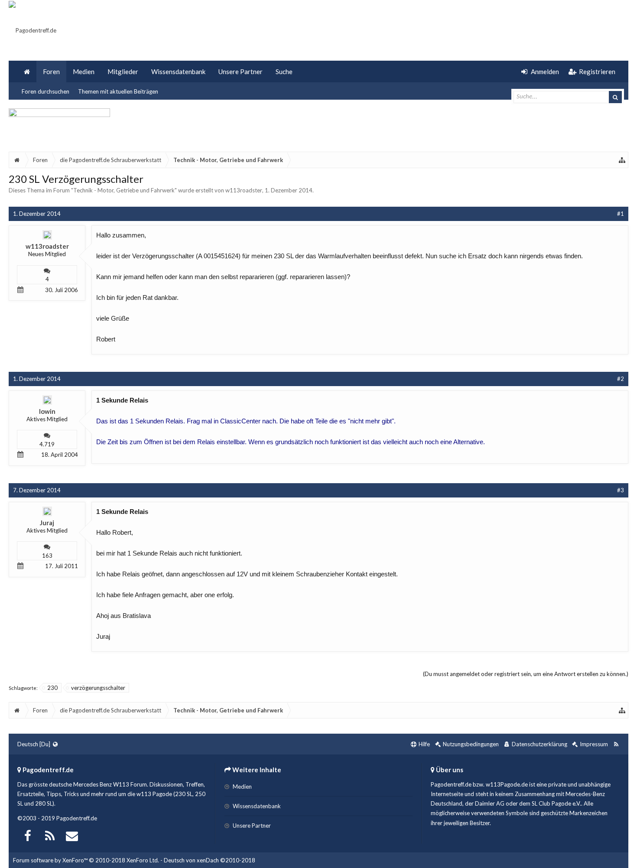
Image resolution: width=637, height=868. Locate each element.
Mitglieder (122, 71)
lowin (47, 411)
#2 (620, 378)
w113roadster (243, 190)
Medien (83, 71)
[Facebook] (27, 834)
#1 (620, 213)
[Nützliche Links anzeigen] (622, 160)
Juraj (47, 523)
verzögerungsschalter (98, 687)
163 (47, 555)
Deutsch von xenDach (209, 860)
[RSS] (49, 834)
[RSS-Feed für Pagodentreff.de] (616, 744)
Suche (284, 71)
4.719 (47, 444)
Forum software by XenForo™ (86, 860)
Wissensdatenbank (178, 71)
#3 (620, 490)
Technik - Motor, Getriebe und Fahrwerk (124, 190)
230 (52, 687)
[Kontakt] (72, 834)
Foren (51, 71)
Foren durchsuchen (45, 91)
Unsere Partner (240, 71)
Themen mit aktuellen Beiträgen (118, 91)
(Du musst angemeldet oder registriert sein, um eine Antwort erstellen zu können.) (525, 673)
